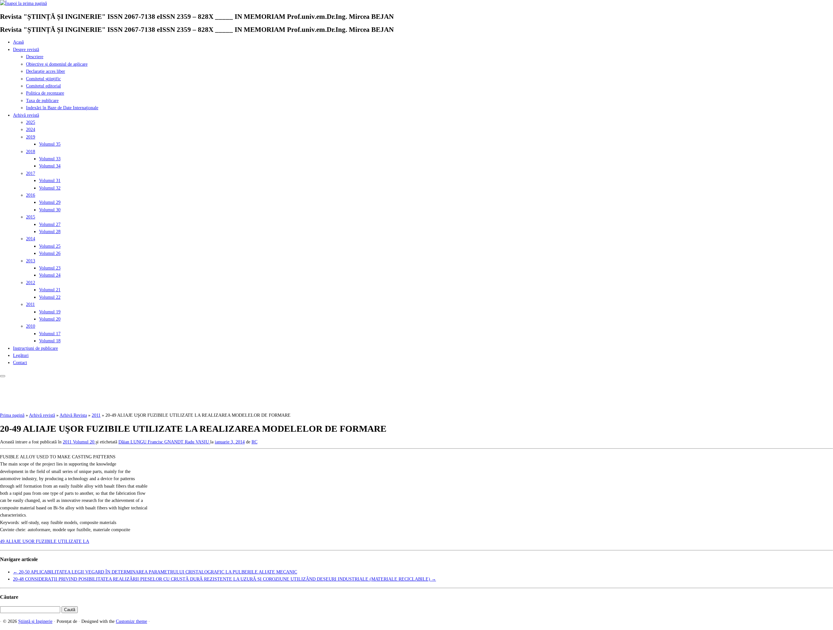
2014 (30, 238)
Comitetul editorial (43, 86)
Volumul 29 (50, 202)
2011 (30, 304)
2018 (30, 151)
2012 (30, 282)
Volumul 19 (50, 311)
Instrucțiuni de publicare (35, 348)
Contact (20, 362)
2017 (30, 173)
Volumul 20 (50, 319)
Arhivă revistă (26, 115)
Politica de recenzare (45, 93)
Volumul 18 (50, 340)
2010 (30, 326)
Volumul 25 (50, 246)
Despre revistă (26, 49)
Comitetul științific (43, 78)
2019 (30, 137)
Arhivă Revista (73, 415)
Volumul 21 (50, 289)
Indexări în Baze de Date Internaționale (62, 107)
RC (254, 442)
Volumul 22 (50, 297)
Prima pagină (12, 415)
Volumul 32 (50, 188)
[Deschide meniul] (2, 376)
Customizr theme (131, 621)
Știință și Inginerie (35, 621)
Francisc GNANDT (166, 442)
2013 (30, 260)
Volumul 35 (50, 144)
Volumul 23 (50, 268)
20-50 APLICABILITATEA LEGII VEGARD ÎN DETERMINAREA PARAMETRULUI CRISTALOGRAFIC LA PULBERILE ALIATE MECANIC (155, 572)
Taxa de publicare (42, 100)
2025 (30, 122)
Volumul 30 (50, 209)
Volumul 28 (50, 231)
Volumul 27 (50, 224)
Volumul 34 (50, 166)
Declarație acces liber (45, 71)
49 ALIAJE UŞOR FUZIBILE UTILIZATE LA (44, 541)
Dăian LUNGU (133, 442)
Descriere (34, 56)
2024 (30, 129)
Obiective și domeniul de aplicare (57, 64)
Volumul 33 (50, 158)
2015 (30, 217)
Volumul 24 (50, 275)
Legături (21, 355)
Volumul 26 (50, 253)
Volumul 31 (50, 180)
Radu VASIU (197, 442)
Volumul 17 (50, 333)
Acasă (18, 42)
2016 (30, 195)
